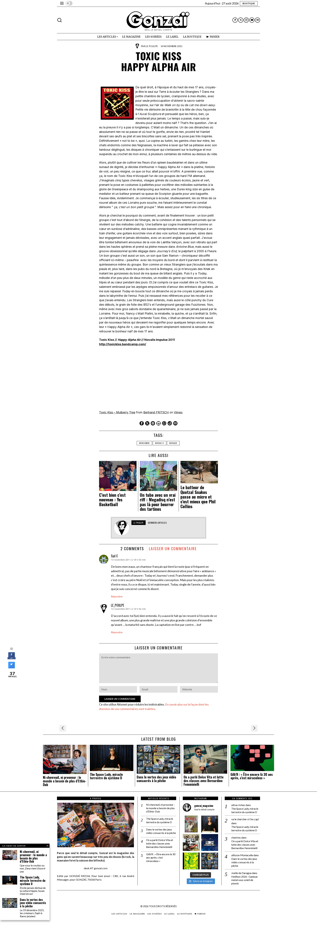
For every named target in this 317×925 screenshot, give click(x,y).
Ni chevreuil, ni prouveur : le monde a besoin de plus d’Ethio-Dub (64, 781)
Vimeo (178, 412)
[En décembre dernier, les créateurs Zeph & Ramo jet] (209, 861)
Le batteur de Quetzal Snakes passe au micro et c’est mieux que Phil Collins (198, 497)
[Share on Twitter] (11, 667)
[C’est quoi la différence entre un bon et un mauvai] (209, 842)
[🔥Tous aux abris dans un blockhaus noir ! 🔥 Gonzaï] (191, 861)
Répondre (117, 596)
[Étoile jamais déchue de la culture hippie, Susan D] (209, 824)
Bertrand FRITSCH (156, 412)
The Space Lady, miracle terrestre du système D (106, 776)
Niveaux (173, 443)
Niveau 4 (159, 443)
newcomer (144, 443)
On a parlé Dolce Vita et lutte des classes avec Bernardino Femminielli (204, 780)
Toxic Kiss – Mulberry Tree (117, 412)
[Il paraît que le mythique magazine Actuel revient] (191, 824)
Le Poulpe (152, 46)
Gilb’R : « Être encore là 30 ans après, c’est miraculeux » (251, 776)
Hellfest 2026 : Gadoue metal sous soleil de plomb (244, 880)
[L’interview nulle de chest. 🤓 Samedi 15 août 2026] (191, 842)
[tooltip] (235, 20)
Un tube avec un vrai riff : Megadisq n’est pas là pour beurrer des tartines (158, 502)
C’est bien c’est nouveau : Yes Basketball (112, 500)
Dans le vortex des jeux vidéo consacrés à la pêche (156, 779)
